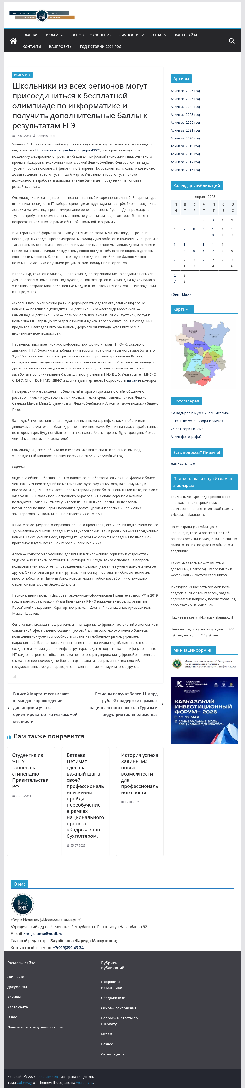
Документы (17, 986)
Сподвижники (113, 997)
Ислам (52, 35)
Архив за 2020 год (185, 138)
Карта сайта (186, 35)
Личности (129, 35)
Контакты (32, 46)
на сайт (133, 380)
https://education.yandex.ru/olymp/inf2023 (68, 150)
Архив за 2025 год (185, 98)
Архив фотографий (186, 436)
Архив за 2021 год (185, 130)
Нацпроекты (60, 46)
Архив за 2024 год (185, 106)
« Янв (175, 294)
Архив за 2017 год (185, 162)
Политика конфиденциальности (35, 1027)
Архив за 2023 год (185, 114)
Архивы (14, 997)
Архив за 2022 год (185, 122)
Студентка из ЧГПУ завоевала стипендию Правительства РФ (30, 770)
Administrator (46, 136)
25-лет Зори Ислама (187, 428)
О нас (156, 35)
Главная (30, 35)
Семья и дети (112, 1054)
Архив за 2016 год (185, 169)
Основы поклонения (91, 35)
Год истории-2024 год (100, 46)
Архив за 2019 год (185, 146)
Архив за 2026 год (185, 91)
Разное (107, 1044)
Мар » (186, 294)
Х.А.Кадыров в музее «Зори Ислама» (200, 413)
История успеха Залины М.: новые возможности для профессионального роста (139, 774)
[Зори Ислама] (13, 41)
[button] (61, 35)
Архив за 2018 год (185, 154)
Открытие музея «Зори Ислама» (197, 420)
